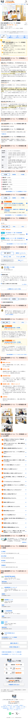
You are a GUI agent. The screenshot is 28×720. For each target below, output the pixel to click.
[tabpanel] (14, 183)
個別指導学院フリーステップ (10, 587)
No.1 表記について (17, 709)
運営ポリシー (12, 708)
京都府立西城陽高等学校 (8, 302)
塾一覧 (9, 4)
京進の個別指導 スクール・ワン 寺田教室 (9, 637)
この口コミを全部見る (9, 314)
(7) (17, 25)
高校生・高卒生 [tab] (5, 226)
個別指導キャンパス (8, 599)
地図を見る (4, 134)
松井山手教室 (3, 556)
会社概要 (18, 706)
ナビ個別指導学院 (8, 610)
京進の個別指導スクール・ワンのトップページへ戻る (12, 654)
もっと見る (24, 284)
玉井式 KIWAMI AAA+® (9, 633)
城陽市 (25, 4)
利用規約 (21, 705)
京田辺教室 (3, 560)
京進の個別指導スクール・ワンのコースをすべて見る (16, 243)
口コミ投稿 (23, 706)
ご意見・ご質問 (12, 706)
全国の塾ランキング (20, 708)
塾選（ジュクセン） (4, 4)
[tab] (7, 253)
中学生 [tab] (14, 226)
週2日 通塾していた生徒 (9, 267)
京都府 (22, 4)
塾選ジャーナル (10, 709)
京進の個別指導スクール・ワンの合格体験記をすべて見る (15, 215)
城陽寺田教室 (4, 581)
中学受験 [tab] (22, 174)
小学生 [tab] (22, 226)
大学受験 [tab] (5, 174)
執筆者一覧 (10, 705)
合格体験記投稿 (5, 708)
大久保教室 (3, 551)
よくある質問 (15, 705)
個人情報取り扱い (4, 706)
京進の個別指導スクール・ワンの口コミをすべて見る (16, 354)
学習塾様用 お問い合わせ (14, 684)
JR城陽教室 (3, 565)
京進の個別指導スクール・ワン (15, 4)
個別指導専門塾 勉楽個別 (9, 576)
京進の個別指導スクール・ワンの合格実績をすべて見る (16, 191)
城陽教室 (3, 594)
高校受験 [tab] (14, 174)
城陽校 (3, 605)
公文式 (5, 622)
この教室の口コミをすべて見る (14, 289)
